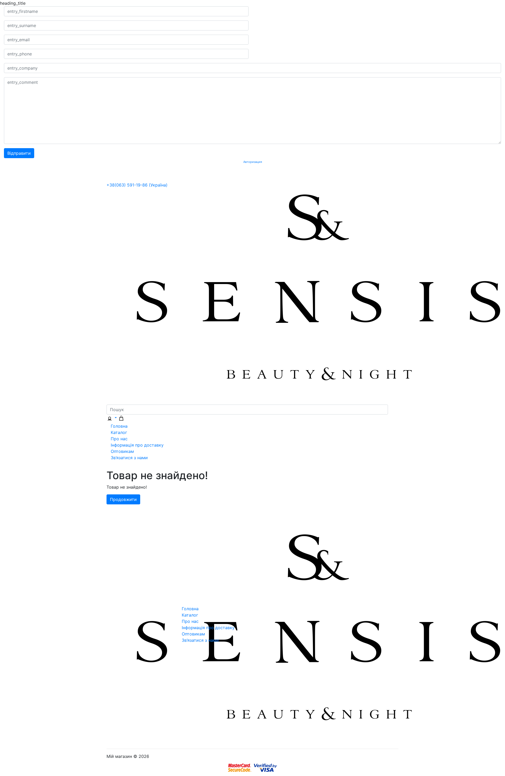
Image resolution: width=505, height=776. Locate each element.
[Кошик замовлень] (121, 417)
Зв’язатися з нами (129, 457)
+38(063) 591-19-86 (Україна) (137, 185)
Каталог (119, 432)
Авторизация (252, 162)
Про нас (119, 438)
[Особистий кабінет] (112, 417)
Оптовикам (122, 451)
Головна (119, 426)
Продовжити (123, 499)
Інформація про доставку (137, 445)
